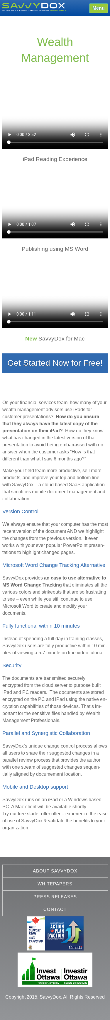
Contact (55, 909)
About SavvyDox (55, 870)
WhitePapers (55, 883)
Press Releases (55, 896)
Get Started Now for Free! (55, 362)
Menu (98, 8)
